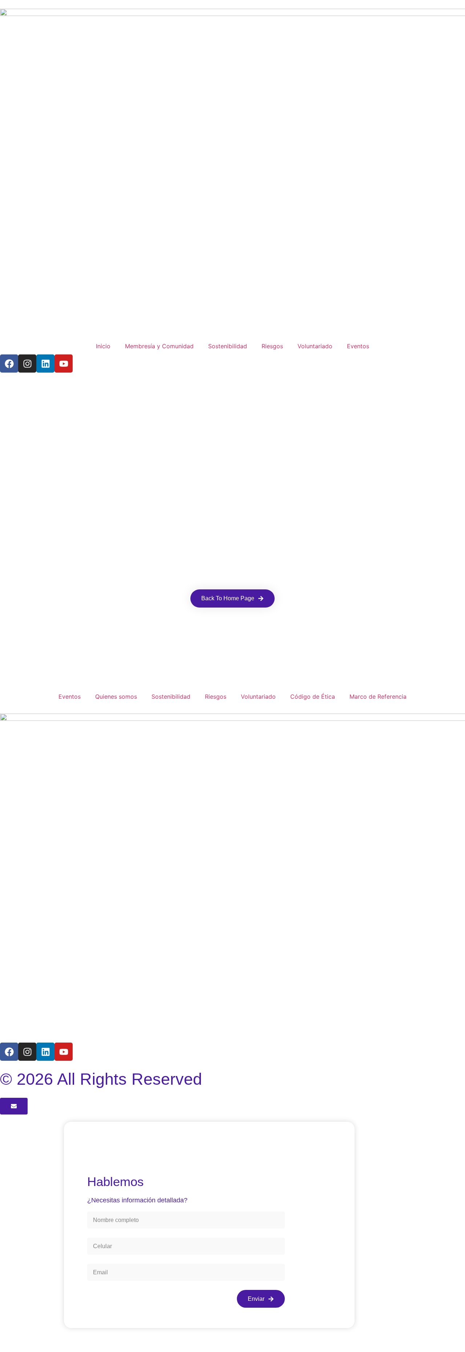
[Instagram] (27, 363)
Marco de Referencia (378, 696)
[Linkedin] (45, 363)
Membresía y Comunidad (159, 346)
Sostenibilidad (227, 346)
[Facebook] (9, 363)
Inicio (103, 346)
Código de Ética (312, 696)
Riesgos (272, 346)
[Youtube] (63, 363)
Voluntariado (315, 346)
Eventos (358, 346)
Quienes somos (116, 696)
